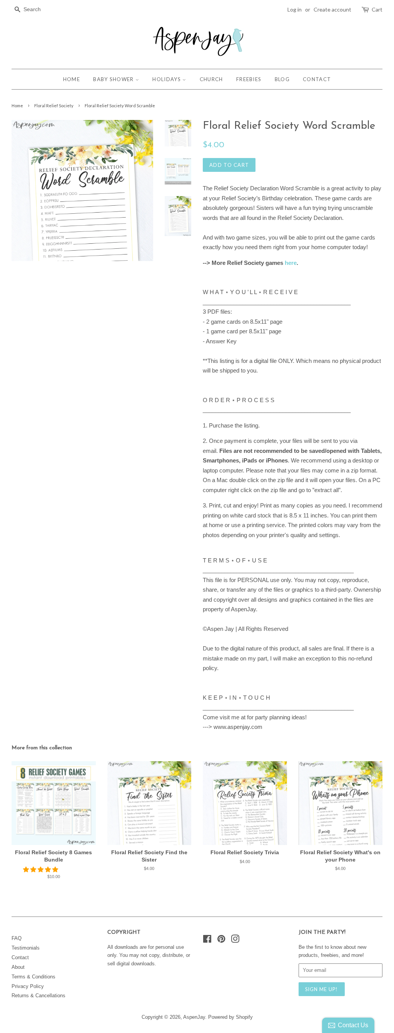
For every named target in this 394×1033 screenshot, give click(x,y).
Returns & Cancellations (38, 995)
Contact (20, 957)
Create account (332, 9)
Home (17, 105)
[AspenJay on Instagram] (235, 940)
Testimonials (26, 948)
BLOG (282, 79)
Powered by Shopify (230, 1017)
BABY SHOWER (114, 79)
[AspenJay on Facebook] (207, 940)
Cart (377, 9)
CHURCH (211, 79)
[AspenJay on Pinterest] (221, 940)
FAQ (17, 938)
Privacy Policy (28, 986)
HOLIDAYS (167, 79)
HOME (71, 79)
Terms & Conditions (33, 977)
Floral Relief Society (53, 105)
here (291, 262)
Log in (294, 9)
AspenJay (194, 1017)
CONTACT (317, 79)
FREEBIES (248, 79)
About (18, 967)
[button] (41, 869)
